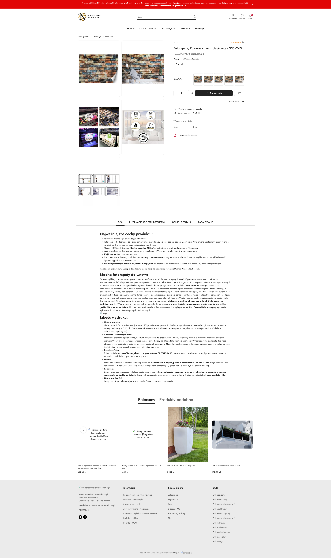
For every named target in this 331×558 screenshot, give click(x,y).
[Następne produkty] (247, 430)
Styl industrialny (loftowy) (224, 504)
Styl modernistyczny (221, 532)
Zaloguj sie (173, 494)
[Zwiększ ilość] (187, 93)
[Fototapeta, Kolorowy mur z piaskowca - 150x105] (208, 79)
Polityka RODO (130, 522)
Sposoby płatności (131, 504)
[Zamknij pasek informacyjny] (252, 4)
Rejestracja (173, 499)
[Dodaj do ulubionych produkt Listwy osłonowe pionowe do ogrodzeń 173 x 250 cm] (161, 410)
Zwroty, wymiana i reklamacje (136, 508)
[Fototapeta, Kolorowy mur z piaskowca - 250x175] (229, 79)
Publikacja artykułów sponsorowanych (140, 513)
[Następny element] (241, 79)
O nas (170, 504)
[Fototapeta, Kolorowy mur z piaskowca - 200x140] (218, 79)
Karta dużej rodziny (176, 513)
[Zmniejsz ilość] (176, 93)
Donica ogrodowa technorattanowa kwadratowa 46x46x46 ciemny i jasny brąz (97, 467)
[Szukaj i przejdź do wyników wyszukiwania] (194, 17)
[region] (218, 79)
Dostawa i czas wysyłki (133, 499)
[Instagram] (85, 517)
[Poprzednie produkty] (83, 430)
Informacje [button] (129, 488)
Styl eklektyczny (220, 508)
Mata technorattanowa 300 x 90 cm (226, 465)
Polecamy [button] (146, 400)
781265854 (84, 510)
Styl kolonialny (219, 536)
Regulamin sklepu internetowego (137, 494)
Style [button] (215, 488)
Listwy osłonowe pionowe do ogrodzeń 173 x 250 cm (142, 467)
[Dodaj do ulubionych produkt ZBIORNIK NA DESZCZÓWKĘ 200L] (206, 410)
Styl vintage (218, 541)
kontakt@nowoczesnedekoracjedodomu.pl (97, 505)
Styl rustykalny (219, 522)
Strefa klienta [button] (175, 488)
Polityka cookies (130, 518)
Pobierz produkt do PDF (188, 135)
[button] (99, 69)
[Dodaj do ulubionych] (239, 93)
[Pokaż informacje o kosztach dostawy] (199, 113)
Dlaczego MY (174, 508)
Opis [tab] (120, 222)
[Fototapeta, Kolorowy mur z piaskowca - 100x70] (198, 79)
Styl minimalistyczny (221, 513)
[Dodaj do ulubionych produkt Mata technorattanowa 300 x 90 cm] (250, 410)
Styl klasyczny (219, 494)
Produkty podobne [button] (176, 400)
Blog (170, 518)
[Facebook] (80, 517)
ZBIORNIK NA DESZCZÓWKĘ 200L (181, 465)
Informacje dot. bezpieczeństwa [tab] (147, 222)
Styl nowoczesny (220, 499)
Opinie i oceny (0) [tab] (181, 222)
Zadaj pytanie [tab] (205, 222)
